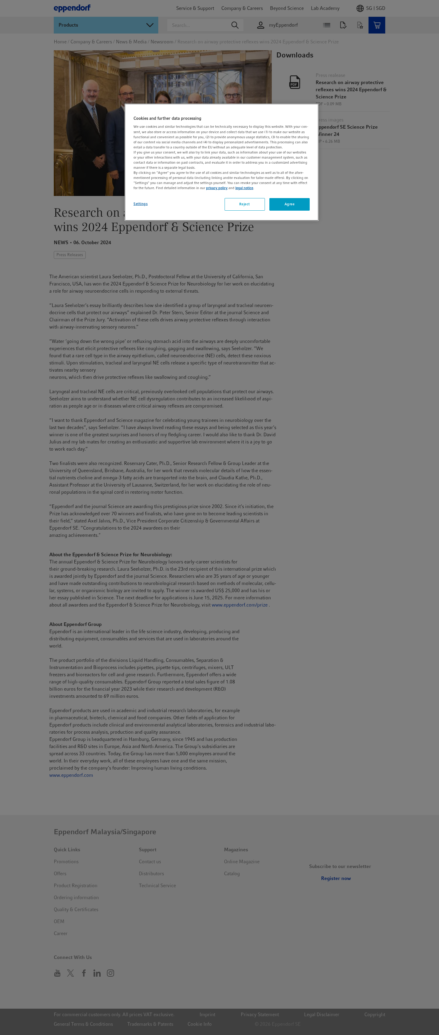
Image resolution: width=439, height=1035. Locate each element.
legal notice (244, 188)
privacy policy (217, 188)
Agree (290, 204)
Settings (140, 204)
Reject (244, 204)
